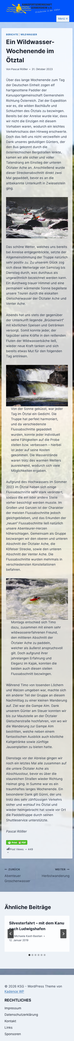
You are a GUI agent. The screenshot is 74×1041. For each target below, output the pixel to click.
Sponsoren (13, 1034)
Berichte (12, 34)
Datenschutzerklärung (21, 1015)
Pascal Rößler (19, 69)
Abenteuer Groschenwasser (17, 875)
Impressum (13, 1008)
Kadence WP (14, 991)
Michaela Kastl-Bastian (28, 936)
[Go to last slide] (11, 933)
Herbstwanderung (55, 873)
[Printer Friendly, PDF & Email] (16, 842)
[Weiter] (63, 933)
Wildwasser (28, 34)
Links (9, 1027)
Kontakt (10, 1021)
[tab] (29, 955)
